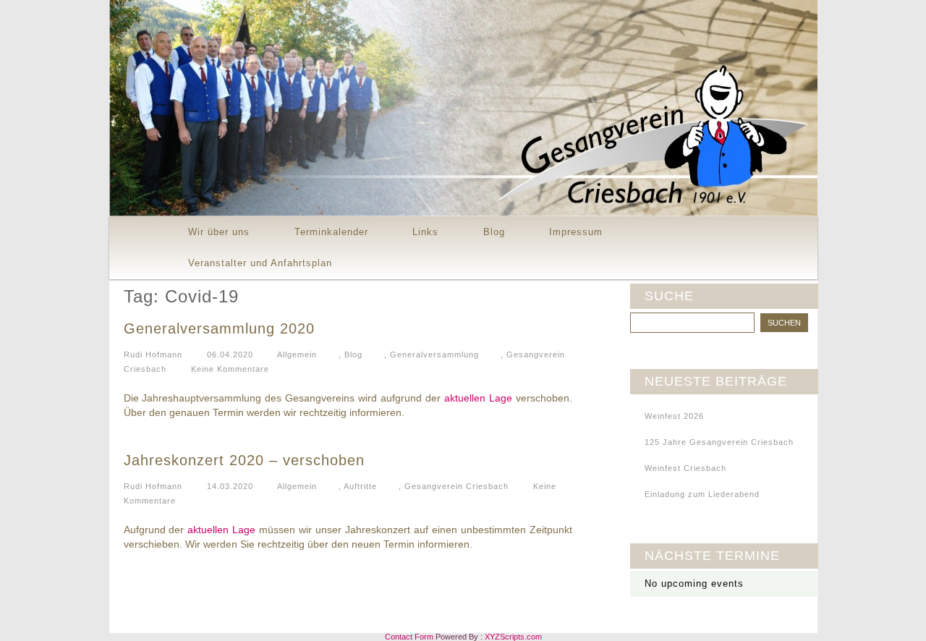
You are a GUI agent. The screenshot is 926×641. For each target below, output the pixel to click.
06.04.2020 (230, 354)
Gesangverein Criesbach (456, 486)
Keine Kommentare (230, 369)
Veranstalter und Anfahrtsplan (260, 263)
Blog (494, 231)
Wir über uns (219, 231)
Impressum (576, 231)
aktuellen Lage (478, 398)
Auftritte (360, 486)
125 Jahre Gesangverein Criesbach (719, 442)
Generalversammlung (434, 354)
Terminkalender (331, 231)
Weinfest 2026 (674, 416)
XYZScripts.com (513, 636)
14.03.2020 (230, 486)
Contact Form (409, 636)
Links (425, 231)
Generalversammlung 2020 (219, 328)
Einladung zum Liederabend (702, 494)
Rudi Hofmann (153, 354)
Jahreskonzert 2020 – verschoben (244, 460)
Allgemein (297, 354)
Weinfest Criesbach (685, 468)
